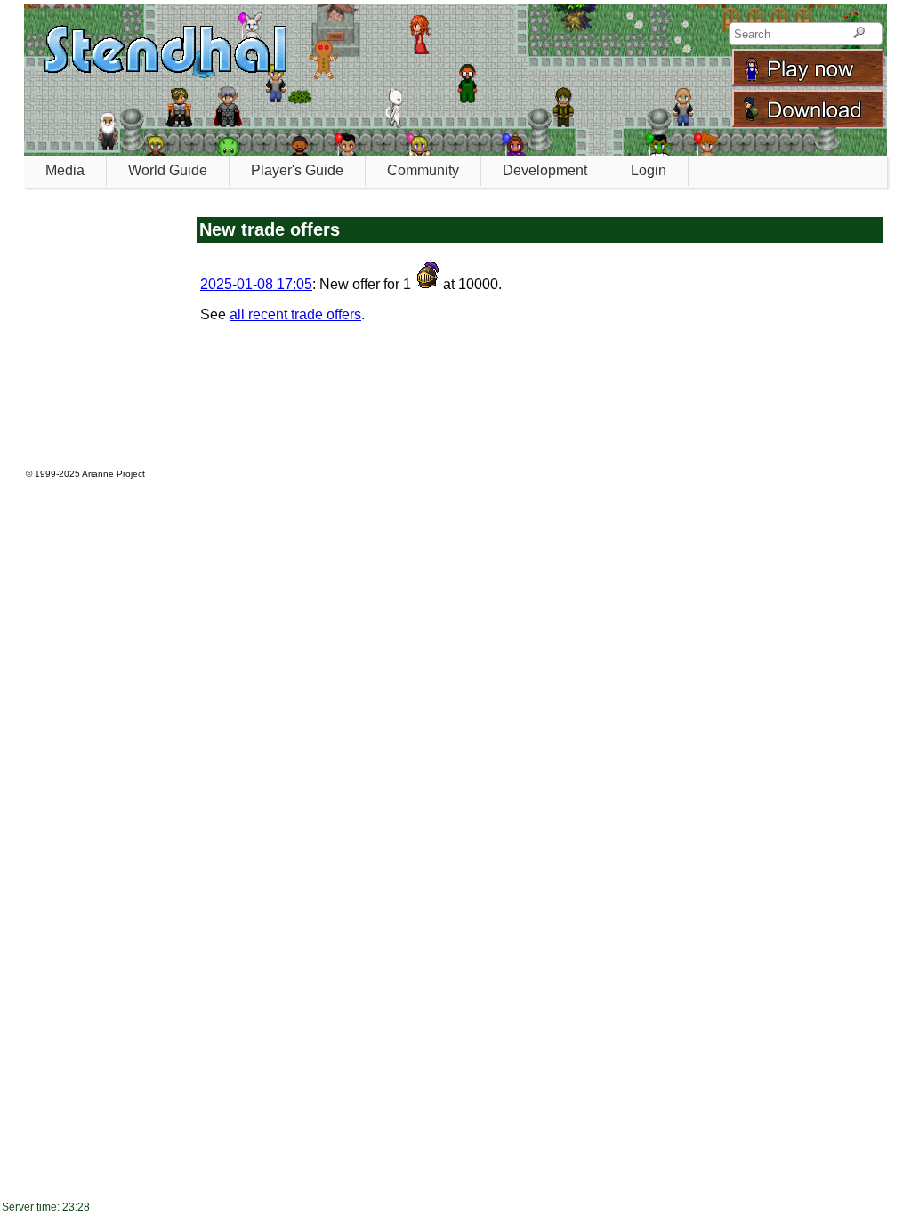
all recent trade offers (295, 314)
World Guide (167, 170)
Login (648, 170)
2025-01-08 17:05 (256, 284)
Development (545, 170)
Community (423, 170)
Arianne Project (113, 474)
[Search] (859, 34)
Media (65, 170)
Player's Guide (297, 170)
